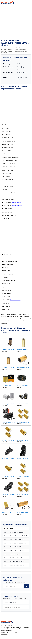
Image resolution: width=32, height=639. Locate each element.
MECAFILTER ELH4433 (8, 264)
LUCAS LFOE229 (6, 218)
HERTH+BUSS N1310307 (9, 196)
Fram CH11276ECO (7, 180)
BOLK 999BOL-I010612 (8, 141)
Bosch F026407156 (7, 147)
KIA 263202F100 (6, 205)
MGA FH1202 (5, 267)
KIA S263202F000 (7, 209)
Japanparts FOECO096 (8, 199)
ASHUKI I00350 (6, 134)
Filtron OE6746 (6, 176)
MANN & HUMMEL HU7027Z (10, 261)
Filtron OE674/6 (6, 173)
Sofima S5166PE (6, 290)
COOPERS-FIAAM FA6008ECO (10, 157)
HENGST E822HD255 (8, 183)
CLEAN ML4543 (6, 150)
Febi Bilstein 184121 (7, 170)
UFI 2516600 (5, 303)
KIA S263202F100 (7, 212)
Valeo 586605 (6, 306)
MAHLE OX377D (6, 255)
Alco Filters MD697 (7, 125)
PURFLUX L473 (6, 284)
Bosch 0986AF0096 (7, 144)
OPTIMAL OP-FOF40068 (8, 280)
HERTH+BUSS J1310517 (8, 189)
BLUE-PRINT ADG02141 (8, 138)
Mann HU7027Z (6, 258)
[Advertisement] (16, 22)
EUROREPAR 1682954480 (9, 167)
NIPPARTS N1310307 (8, 274)
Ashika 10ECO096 (7, 131)
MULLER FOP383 (6, 271)
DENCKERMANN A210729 (9, 160)
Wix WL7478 (5, 309)
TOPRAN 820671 (6, 296)
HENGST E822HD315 (8, 186)
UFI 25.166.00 (6, 300)
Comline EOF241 (6, 154)
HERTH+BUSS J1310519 (8, 192)
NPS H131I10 (5, 277)
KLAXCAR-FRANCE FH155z (9, 215)
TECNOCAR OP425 (7, 293)
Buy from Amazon (16, 202)
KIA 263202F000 (6, 202)
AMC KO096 (5, 128)
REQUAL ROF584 (6, 287)
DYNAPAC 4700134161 (8, 163)
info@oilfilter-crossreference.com (9, 632)
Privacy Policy (4, 634)
